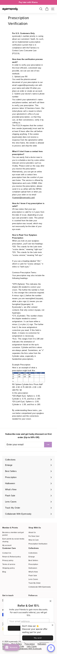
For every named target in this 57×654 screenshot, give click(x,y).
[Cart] (47, 9)
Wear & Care (33, 540)
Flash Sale (32, 576)
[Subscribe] (48, 444)
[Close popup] (52, 625)
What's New (33, 572)
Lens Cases (33, 579)
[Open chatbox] (51, 648)
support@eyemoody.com (23, 198)
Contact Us (6, 553)
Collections (32, 553)
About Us (32, 532)
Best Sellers (33, 560)
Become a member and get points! (13, 533)
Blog (4, 572)
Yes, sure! (38, 638)
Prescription (33, 564)
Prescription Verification (37, 544)
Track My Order (34, 583)
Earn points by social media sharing (13, 540)
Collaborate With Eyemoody (39, 587)
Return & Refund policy (11, 557)
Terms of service (8, 564)
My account (6, 545)
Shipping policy (8, 568)
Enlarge (31, 557)
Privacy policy (7, 560)
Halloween (32, 568)
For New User (33, 536)
